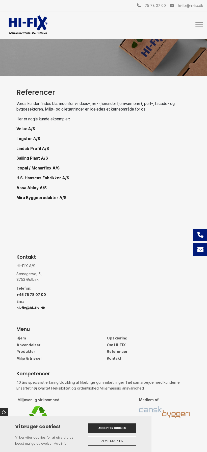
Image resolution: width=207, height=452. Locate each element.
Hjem (21, 338)
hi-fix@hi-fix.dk (190, 5)
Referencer (117, 351)
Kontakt (114, 358)
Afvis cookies (112, 440)
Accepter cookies (112, 428)
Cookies (4, 412)
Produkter (25, 351)
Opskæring (117, 338)
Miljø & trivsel (28, 358)
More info (60, 443)
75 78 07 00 (155, 5)
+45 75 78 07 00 (31, 294)
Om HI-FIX (116, 345)
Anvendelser (28, 345)
